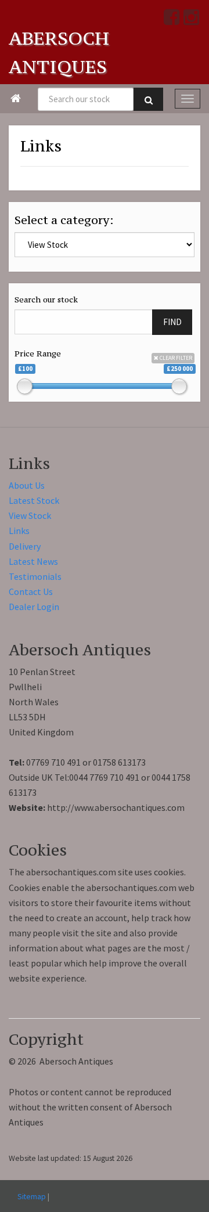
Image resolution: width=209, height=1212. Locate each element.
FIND (172, 321)
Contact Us (31, 591)
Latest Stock (34, 500)
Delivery (25, 546)
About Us (27, 485)
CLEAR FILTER (175, 358)
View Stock (30, 515)
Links (19, 530)
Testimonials (35, 576)
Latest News (33, 561)
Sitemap (31, 1196)
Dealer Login (34, 606)
